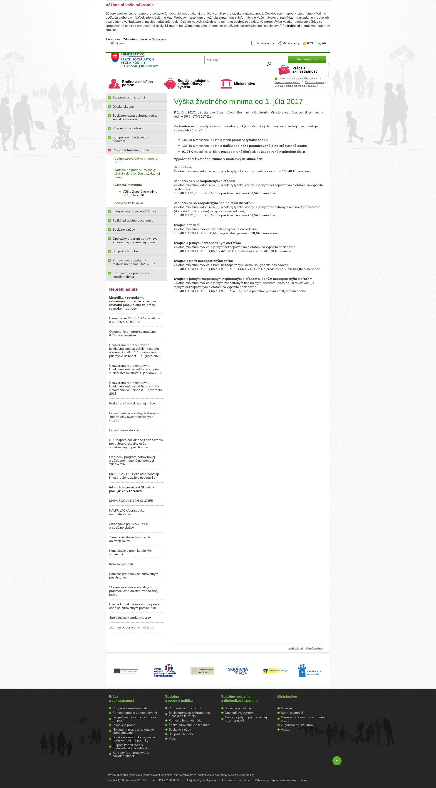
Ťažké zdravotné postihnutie (133, 220)
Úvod (282, 78)
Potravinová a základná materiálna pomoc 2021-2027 (134, 262)
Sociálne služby (124, 229)
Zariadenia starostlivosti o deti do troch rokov (130, 539)
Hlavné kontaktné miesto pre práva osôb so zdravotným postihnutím (134, 606)
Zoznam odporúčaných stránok (131, 627)
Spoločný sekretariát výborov (130, 617)
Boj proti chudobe (125, 251)
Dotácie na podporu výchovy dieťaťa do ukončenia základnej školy (137, 173)
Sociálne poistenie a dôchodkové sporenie (239, 698)
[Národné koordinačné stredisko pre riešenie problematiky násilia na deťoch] (310, 682)
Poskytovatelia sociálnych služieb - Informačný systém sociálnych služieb (134, 416)
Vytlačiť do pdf (295, 648)
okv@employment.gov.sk (201, 780)
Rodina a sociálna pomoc (137, 83)
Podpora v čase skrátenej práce (132, 403)
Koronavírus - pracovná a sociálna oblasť (131, 274)
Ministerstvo (244, 84)
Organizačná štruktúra (297, 725)
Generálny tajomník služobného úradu (304, 718)
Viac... (173, 738)
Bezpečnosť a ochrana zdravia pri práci (134, 718)
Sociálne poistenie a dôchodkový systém (193, 84)
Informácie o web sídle (236, 780)
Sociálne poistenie (238, 708)
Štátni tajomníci (292, 712)
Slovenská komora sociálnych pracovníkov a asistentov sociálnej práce (133, 590)
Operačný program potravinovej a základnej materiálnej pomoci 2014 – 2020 (132, 460)
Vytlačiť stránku (314, 648)
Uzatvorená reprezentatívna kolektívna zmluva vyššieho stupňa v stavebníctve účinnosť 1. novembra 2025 (135, 388)
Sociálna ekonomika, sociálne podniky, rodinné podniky (134, 738)
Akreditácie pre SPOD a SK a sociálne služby (128, 525)
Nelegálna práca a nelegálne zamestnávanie (133, 731)
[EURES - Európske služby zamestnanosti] (275, 673)
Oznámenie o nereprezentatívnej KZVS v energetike (132, 333)
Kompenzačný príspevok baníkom (130, 139)
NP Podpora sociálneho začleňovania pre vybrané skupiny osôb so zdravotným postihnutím (136, 443)
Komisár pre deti (121, 564)
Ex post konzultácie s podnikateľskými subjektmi (131, 746)
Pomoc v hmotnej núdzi (287, 82)
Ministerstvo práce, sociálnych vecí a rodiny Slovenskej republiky (150, 61)
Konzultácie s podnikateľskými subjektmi (130, 552)
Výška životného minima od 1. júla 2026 (140, 193)
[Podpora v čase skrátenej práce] (238, 677)
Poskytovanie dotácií (124, 430)
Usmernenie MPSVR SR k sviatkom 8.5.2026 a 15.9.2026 (134, 320)
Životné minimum (314, 82)
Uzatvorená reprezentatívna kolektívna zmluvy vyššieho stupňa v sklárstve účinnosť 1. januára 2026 (135, 369)
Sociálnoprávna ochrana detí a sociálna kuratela (135, 117)
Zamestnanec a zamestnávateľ (135, 712)
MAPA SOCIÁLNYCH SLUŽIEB (131, 500)
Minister (286, 708)
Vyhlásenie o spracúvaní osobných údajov (281, 780)
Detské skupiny (123, 106)
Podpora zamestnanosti (130, 708)
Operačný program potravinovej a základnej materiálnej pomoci (135, 240)
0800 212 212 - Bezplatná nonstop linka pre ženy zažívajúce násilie (134, 475)
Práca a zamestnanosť (304, 69)
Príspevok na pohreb (128, 128)
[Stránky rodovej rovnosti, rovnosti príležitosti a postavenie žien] (202, 673)
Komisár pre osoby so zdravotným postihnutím (133, 575)
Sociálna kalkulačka (129, 203)
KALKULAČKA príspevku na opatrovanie (126, 512)
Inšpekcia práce (124, 725)
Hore (337, 760)
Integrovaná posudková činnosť (135, 211)
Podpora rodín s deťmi (129, 97)
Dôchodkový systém (239, 712)
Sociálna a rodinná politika (179, 698)
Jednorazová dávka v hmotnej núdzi (136, 160)
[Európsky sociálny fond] (126, 673)
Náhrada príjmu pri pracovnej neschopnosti (246, 718)
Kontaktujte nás (307, 59)
